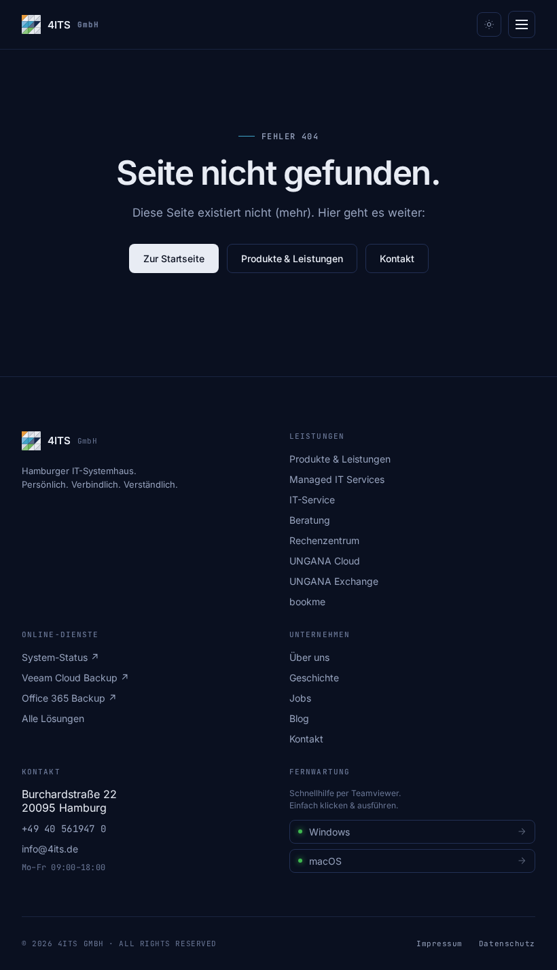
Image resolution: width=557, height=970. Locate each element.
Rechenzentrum (324, 540)
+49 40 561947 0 (64, 829)
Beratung (309, 520)
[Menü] (521, 24)
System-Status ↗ (60, 657)
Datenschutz (507, 943)
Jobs (300, 698)
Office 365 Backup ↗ (69, 698)
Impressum (439, 943)
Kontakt (397, 258)
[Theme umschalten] (489, 24)
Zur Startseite (173, 258)
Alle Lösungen (53, 718)
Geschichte (314, 677)
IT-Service (312, 499)
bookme (307, 601)
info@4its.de (50, 849)
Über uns (309, 657)
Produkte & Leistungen (292, 258)
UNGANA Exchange (333, 581)
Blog (299, 718)
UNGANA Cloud (324, 561)
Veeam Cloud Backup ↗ (75, 677)
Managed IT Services (336, 479)
